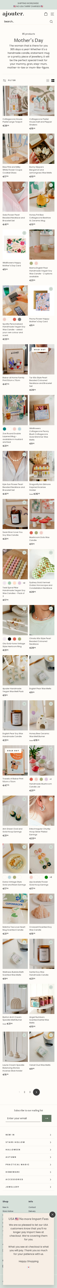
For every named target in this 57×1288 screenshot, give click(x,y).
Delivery (32, 1211)
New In (6, 1207)
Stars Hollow (8, 1211)
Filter (11, 80)
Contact (32, 1207)
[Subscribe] (46, 1118)
